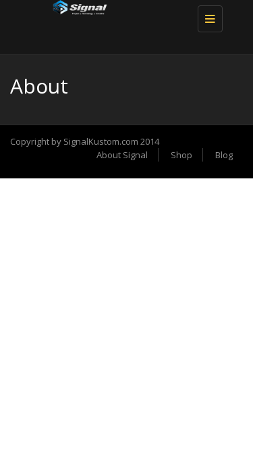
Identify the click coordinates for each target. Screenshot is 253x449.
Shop (181, 155)
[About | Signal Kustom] (123, 17)
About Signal (122, 155)
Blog (224, 155)
